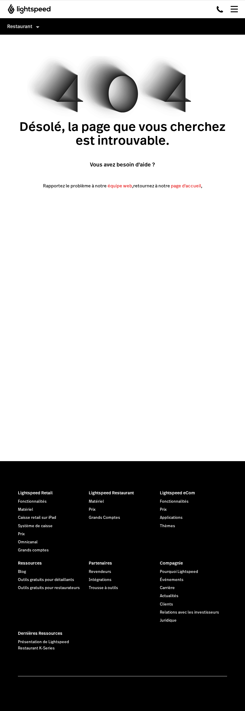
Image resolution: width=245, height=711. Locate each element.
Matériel (25, 509)
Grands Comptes (104, 517)
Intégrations (100, 579)
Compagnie (171, 563)
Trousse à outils (103, 588)
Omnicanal (28, 542)
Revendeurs (100, 571)
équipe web (120, 186)
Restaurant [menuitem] (19, 26)
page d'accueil (186, 186)
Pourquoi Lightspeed (179, 571)
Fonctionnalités (32, 501)
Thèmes (167, 526)
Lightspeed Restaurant (111, 493)
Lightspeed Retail (35, 493)
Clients (166, 604)
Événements (171, 579)
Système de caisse (35, 526)
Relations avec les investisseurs (189, 612)
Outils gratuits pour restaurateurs (49, 588)
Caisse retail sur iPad (37, 517)
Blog (22, 571)
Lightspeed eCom (177, 493)
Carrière (167, 588)
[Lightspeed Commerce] (27, 9)
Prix (21, 534)
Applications (171, 517)
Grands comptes (33, 550)
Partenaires (100, 563)
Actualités (169, 596)
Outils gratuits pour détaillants (46, 579)
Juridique (168, 620)
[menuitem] (122, 26)
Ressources (30, 563)
